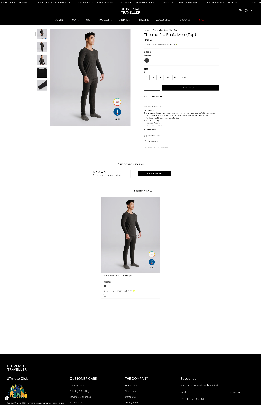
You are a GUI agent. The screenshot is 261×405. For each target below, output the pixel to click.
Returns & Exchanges (80, 396)
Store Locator (132, 391)
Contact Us (130, 396)
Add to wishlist (151, 96)
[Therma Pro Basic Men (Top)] (130, 235)
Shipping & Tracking (79, 391)
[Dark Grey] (105, 286)
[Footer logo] (17, 368)
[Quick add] (131, 295)
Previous (49, 77)
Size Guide (153, 141)
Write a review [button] (154, 173)
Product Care (154, 135)
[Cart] (252, 10)
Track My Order (77, 385)
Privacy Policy (131, 402)
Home (147, 30)
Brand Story (131, 385)
